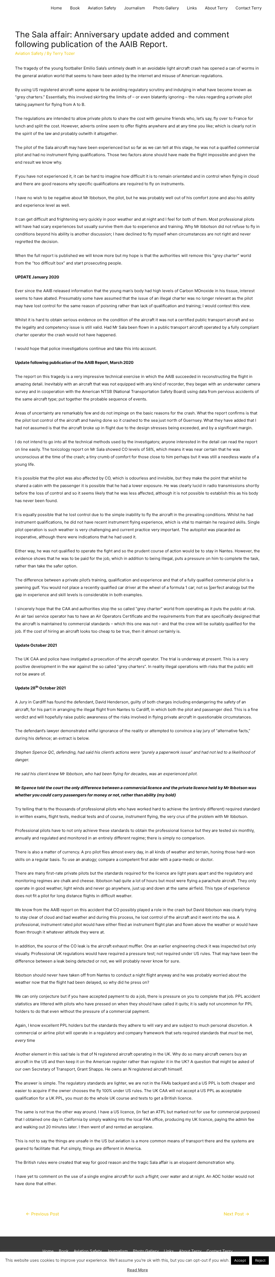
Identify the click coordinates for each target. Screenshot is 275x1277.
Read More (137, 1269)
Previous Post (42, 1214)
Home (56, 7)
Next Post (236, 1214)
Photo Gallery (166, 7)
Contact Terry (249, 7)
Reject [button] (260, 1260)
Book (75, 7)
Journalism (134, 7)
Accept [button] (240, 1260)
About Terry (216, 7)
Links (192, 7)
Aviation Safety (102, 7)
